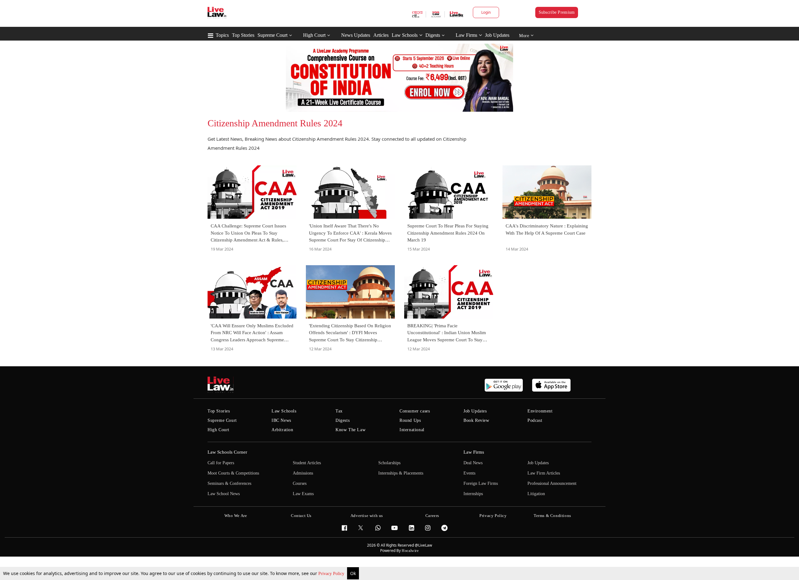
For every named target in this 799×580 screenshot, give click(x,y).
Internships (473, 493)
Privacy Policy (332, 573)
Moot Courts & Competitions (233, 473)
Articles (381, 35)
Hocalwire (410, 550)
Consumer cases (415, 411)
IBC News (281, 420)
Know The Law (350, 429)
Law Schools (405, 35)
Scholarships (389, 463)
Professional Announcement (551, 483)
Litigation (536, 493)
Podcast (534, 420)
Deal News (473, 463)
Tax (339, 411)
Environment (540, 411)
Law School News (224, 493)
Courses (299, 483)
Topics (222, 35)
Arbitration (282, 429)
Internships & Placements (400, 473)
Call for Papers (221, 463)
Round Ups (410, 420)
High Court (314, 35)
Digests (432, 35)
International (412, 429)
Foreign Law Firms (480, 483)
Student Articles (307, 463)
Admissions (303, 473)
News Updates (355, 35)
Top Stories (243, 35)
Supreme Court (272, 35)
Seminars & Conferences (229, 483)
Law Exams (303, 493)
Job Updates (497, 35)
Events (469, 473)
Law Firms (466, 35)
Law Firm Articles (543, 473)
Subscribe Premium (557, 12)
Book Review (476, 420)
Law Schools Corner (227, 452)
